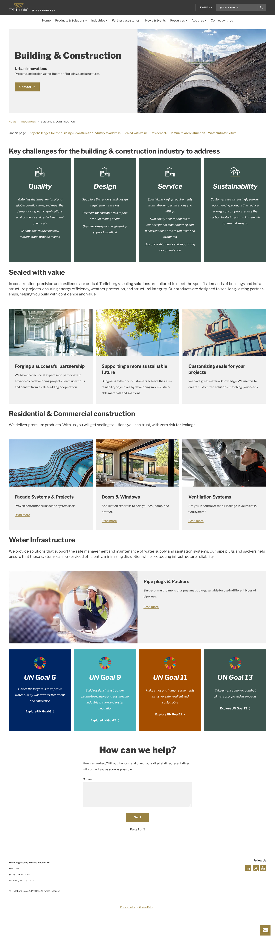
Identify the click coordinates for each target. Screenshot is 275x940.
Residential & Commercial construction (178, 133)
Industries (28, 121)
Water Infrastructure (222, 133)
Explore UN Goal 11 (168, 714)
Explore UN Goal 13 (233, 708)
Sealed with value (135, 133)
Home (12, 121)
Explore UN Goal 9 (103, 720)
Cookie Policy (146, 907)
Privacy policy (127, 907)
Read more (22, 515)
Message (87, 779)
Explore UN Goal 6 (38, 711)
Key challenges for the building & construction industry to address (75, 133)
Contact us (27, 87)
